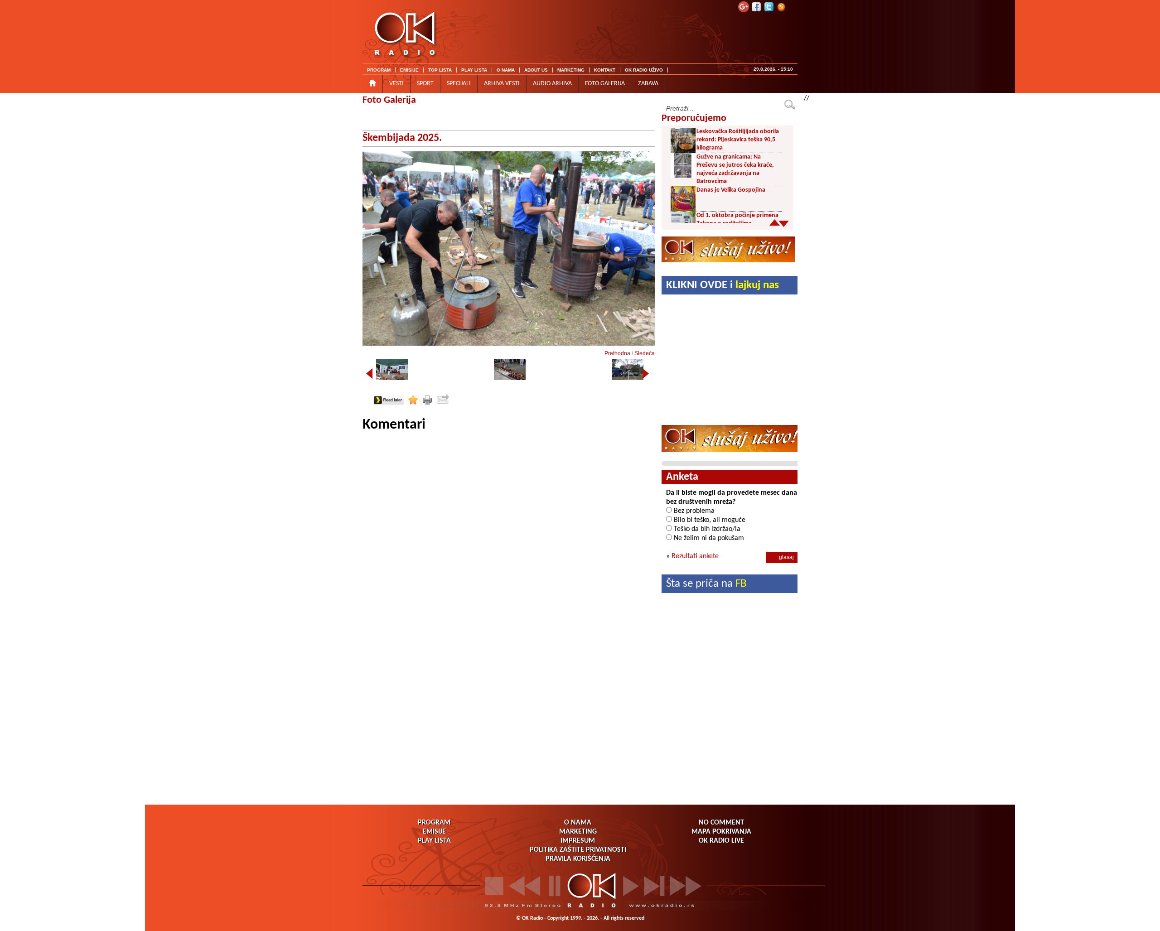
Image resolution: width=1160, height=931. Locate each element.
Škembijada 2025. (402, 138)
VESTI (396, 83)
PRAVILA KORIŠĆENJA (578, 859)
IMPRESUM (578, 840)
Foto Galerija (389, 100)
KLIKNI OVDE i (722, 285)
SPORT (425, 83)
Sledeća (644, 353)
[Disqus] (508, 547)
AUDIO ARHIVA (552, 83)
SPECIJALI (459, 83)
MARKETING (571, 70)
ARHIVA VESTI (502, 83)
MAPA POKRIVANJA (721, 831)
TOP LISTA (440, 70)
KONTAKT (604, 70)
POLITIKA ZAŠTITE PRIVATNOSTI (578, 850)
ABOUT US (536, 70)
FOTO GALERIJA (605, 83)
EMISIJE (409, 70)
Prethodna (617, 353)
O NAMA (506, 70)
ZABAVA (648, 83)
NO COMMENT (721, 822)
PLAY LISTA (474, 70)
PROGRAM (379, 70)
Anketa (682, 477)
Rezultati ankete (695, 556)
